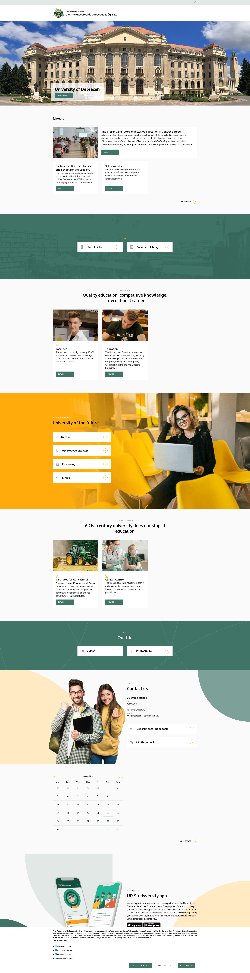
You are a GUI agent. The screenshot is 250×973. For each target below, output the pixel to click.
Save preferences (139, 965)
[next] (121, 776)
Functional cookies (64, 950)
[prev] (55, 776)
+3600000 (132, 703)
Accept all (184, 965)
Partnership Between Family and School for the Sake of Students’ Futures (73, 169)
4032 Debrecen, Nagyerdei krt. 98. (143, 715)
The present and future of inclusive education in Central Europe (141, 131)
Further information (61, 940)
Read (106, 152)
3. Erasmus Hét (114, 166)
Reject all (162, 965)
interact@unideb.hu (136, 709)
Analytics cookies (64, 955)
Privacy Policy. (122, 937)
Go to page (62, 96)
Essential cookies (64, 946)
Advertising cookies (65, 959)
